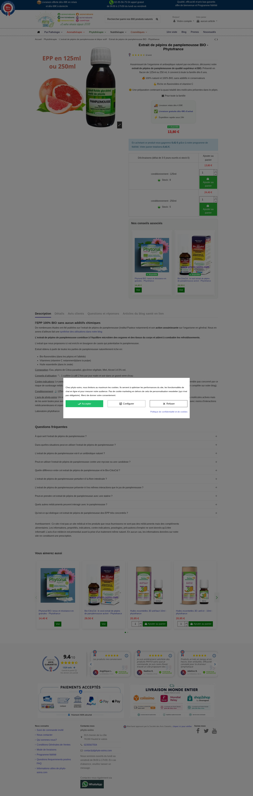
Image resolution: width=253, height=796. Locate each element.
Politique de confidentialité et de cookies (168, 411)
